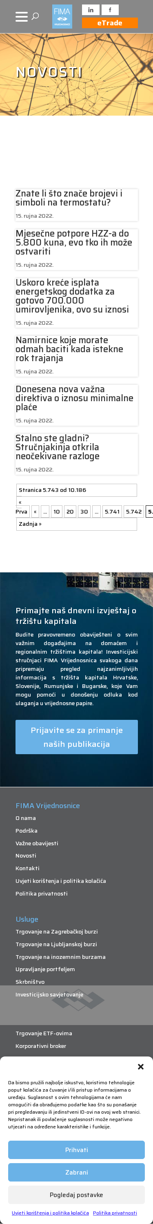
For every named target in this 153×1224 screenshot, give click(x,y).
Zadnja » (30, 523)
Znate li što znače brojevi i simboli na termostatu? (69, 198)
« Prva (21, 507)
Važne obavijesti (37, 843)
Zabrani (76, 1172)
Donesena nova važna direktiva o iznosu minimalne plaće (74, 398)
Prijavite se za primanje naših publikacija (77, 737)
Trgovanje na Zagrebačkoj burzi (57, 931)
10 (56, 511)
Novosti (26, 855)
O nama (26, 817)
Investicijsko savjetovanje (49, 994)
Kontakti (28, 868)
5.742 (134, 511)
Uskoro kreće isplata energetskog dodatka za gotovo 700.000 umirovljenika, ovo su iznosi (72, 296)
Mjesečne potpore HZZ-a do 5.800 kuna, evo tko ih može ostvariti (74, 242)
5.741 (112, 511)
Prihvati (76, 1150)
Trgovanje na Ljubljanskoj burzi (56, 944)
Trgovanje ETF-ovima (44, 1033)
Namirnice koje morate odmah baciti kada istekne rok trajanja (69, 349)
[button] (141, 1067)
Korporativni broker (41, 1045)
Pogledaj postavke (76, 1195)
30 (84, 511)
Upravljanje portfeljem (45, 969)
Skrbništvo (30, 981)
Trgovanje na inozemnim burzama (61, 956)
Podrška (27, 830)
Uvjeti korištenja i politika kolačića (50, 1213)
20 (70, 511)
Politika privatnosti (115, 1213)
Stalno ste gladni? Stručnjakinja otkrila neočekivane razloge (58, 447)
